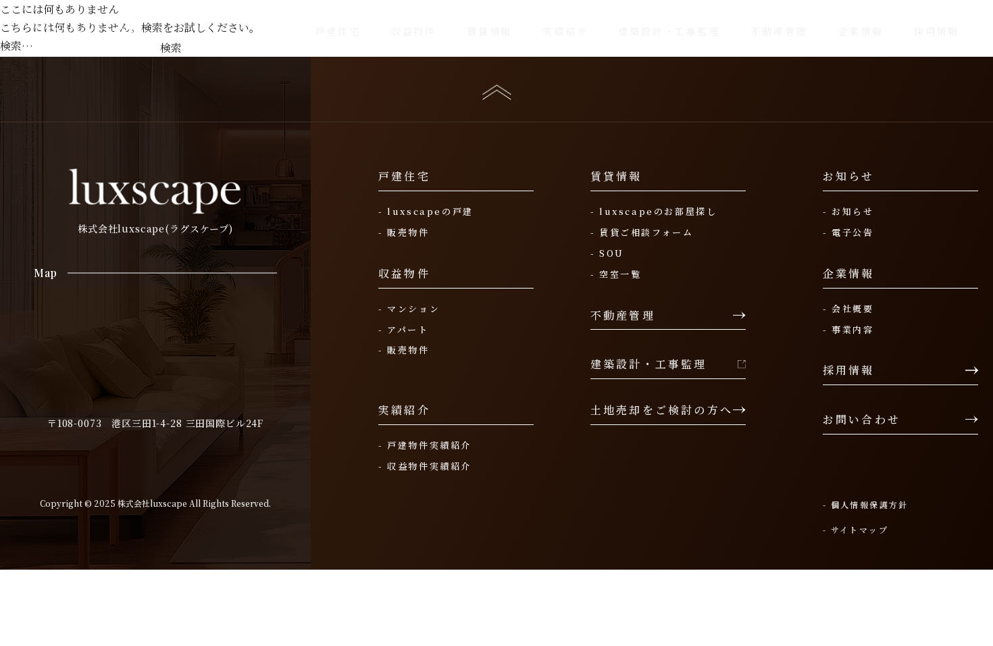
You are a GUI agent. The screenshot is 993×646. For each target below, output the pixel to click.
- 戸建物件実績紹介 (425, 445)
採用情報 (849, 370)
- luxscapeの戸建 (426, 211)
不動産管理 (622, 315)
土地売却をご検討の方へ (661, 410)
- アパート (403, 330)
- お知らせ (848, 211)
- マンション (409, 309)
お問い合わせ (861, 419)
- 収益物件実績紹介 (425, 466)
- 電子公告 (848, 232)
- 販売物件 (404, 232)
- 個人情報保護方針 (866, 504)
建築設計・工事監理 (648, 364)
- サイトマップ (855, 529)
